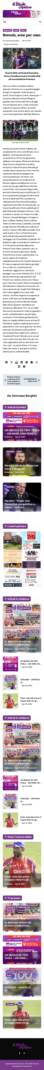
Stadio (9, 611)
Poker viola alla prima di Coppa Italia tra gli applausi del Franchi (30, 701)
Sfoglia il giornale (24, 608)
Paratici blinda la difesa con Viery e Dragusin (21, 467)
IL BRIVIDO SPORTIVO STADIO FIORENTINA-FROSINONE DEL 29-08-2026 (18, 646)
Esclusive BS (18, 416)
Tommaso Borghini (24, 395)
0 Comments (32, 649)
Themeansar (27, 1066)
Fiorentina (10, 451)
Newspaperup (16, 1066)
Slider (23, 30)
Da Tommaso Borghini (11, 41)
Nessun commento (11, 44)
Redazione (9, 437)
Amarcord (7, 30)
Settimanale (11, 608)
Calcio (16, 30)
